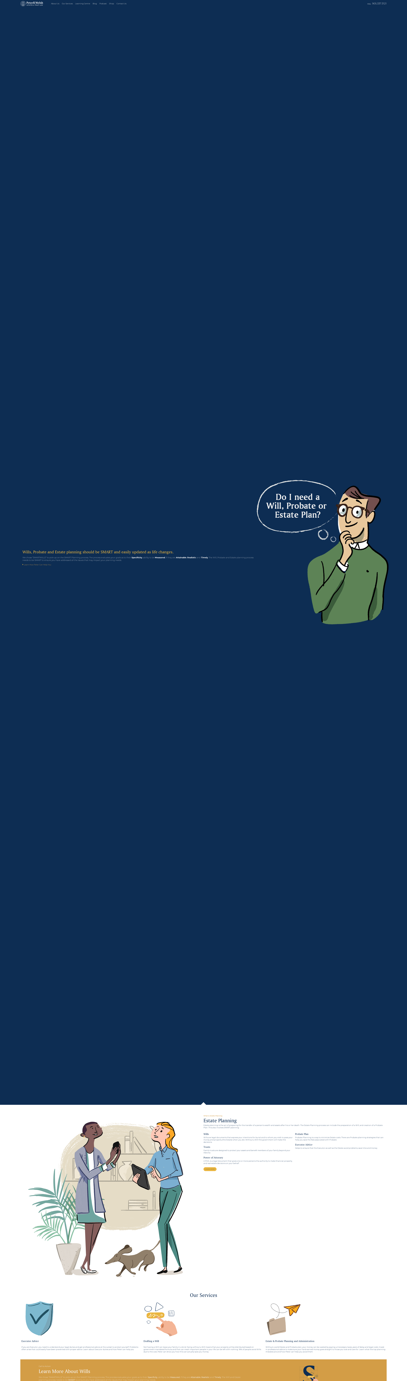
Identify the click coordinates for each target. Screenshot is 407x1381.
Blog (95, 4)
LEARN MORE (210, 1169)
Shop (111, 4)
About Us (55, 4)
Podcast (103, 4)
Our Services (67, 4)
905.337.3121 (379, 3)
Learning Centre (82, 4)
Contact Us (121, 4)
